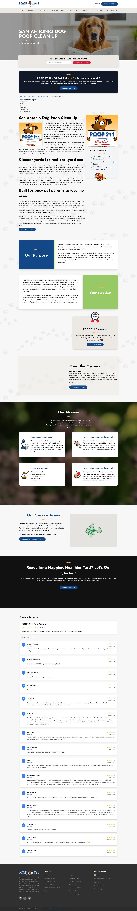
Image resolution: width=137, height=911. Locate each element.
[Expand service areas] (116, 10)
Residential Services (49, 878)
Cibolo (25, 524)
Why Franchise (73, 875)
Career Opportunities (75, 881)
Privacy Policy (98, 889)
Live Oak (59, 528)
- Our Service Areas (24, 109)
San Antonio (58, 524)
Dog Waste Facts (49, 884)
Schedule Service (95, 344)
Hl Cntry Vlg (40, 528)
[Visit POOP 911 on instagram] (25, 898)
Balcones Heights (24, 526)
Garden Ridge (44, 530)
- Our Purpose (23, 102)
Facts (63, 10)
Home (22, 10)
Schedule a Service (78, 387)
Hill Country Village (29, 528)
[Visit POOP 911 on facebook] (20, 898)
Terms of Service (59, 909)
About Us (46, 875)
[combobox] (59, 62)
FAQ (70, 10)
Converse (31, 524)
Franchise (86, 10)
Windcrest (27, 530)
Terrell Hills (45, 526)
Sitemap (96, 883)
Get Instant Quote (82, 63)
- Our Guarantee (23, 106)
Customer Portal (73, 891)
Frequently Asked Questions (52, 888)
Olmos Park (53, 526)
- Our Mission (22, 108)
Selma (52, 524)
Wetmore (34, 530)
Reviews (55, 10)
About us (30, 10)
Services (43, 10)
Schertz (46, 524)
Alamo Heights (35, 526)
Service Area (26, 96)
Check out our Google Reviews (32, 539)
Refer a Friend (73, 884)
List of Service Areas (100, 886)
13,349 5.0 (65, 78)
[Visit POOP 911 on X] (29, 898)
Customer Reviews (49, 881)
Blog (77, 10)
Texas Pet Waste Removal (38, 96)
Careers (99, 10)
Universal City (39, 524)
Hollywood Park (50, 528)
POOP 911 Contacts (75, 888)
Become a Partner (74, 878)
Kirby (59, 526)
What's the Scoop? (74, 894)
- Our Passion (22, 104)
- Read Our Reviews (24, 111)
